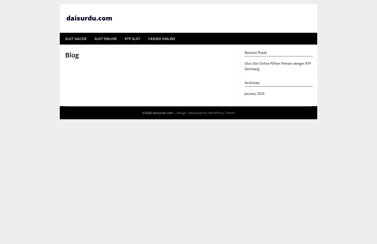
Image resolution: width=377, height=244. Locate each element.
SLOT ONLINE (105, 38)
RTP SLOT (132, 38)
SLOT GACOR (76, 38)
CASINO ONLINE (161, 38)
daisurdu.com (89, 18)
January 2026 (255, 93)
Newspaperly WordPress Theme (211, 113)
